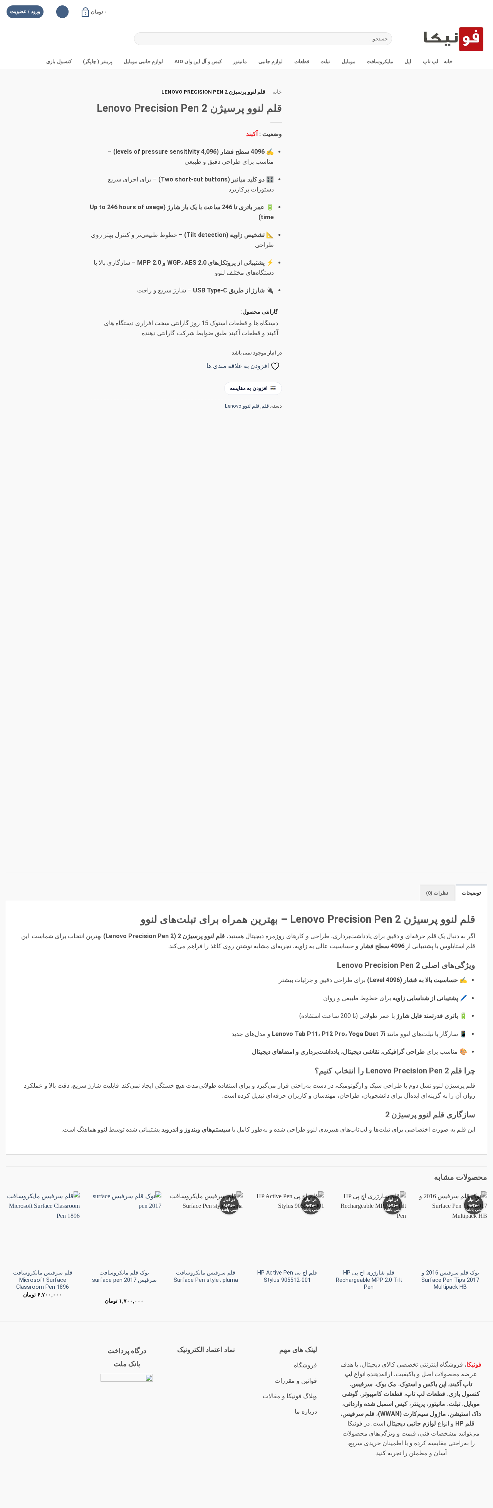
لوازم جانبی (270, 61)
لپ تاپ (430, 61)
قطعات (301, 61)
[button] (94, 12)
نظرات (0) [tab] (437, 893)
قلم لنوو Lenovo (242, 406)
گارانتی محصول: (259, 312)
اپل (407, 61)
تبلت (325, 61)
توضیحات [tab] (471, 893)
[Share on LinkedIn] (219, 423)
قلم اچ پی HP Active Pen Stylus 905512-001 (287, 1276)
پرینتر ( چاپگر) (97, 61)
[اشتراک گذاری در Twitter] (261, 423)
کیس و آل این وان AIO (198, 61)
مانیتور (240, 61)
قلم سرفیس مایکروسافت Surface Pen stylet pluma (206, 1276)
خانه (448, 61)
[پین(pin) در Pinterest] (233, 423)
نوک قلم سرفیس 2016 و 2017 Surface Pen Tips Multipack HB (450, 1280)
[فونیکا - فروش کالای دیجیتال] (448, 39)
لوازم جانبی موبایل (143, 61)
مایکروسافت (380, 61)
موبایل (348, 61)
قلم (265, 406)
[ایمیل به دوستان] (247, 423)
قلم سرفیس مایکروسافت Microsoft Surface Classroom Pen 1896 (42, 1280)
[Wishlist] (62, 11)
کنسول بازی (58, 61)
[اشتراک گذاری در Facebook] (274, 423)
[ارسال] (141, 38)
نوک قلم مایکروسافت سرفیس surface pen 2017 (124, 1276)
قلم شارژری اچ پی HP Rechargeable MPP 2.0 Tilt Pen (369, 1280)
